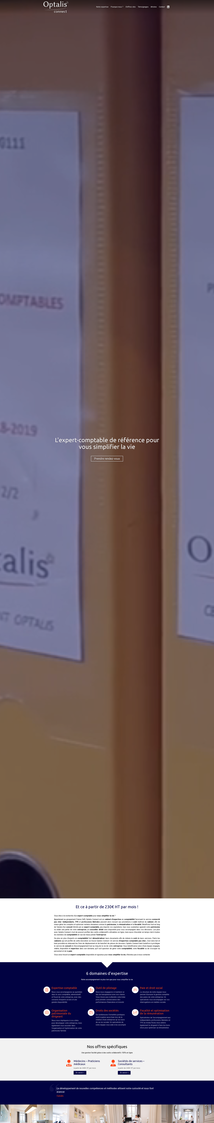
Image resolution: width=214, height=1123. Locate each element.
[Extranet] (168, 6)
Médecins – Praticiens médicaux (87, 1062)
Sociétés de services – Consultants (131, 1062)
